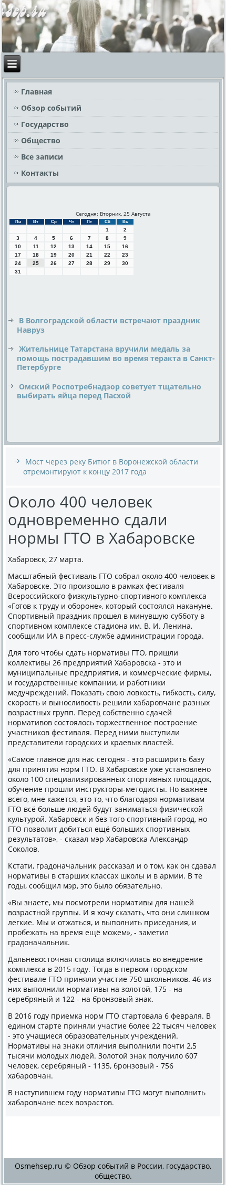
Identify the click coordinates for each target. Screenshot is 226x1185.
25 (36, 263)
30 (125, 263)
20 (71, 255)
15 (107, 246)
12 (53, 246)
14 (89, 246)
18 (36, 255)
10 (18, 246)
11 (36, 246)
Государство (45, 124)
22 (107, 255)
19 (53, 255)
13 (71, 246)
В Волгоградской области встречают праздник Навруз (108, 325)
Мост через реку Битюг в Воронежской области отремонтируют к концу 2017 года (110, 467)
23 (125, 255)
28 (89, 263)
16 (125, 246)
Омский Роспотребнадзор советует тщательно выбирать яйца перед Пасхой (109, 391)
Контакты (40, 173)
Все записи (42, 157)
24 (18, 263)
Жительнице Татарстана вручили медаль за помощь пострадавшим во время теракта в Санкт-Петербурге (116, 358)
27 (71, 263)
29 (107, 263)
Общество (40, 140)
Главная (36, 92)
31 (18, 271)
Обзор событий (51, 108)
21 (89, 255)
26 (53, 263)
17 (18, 255)
